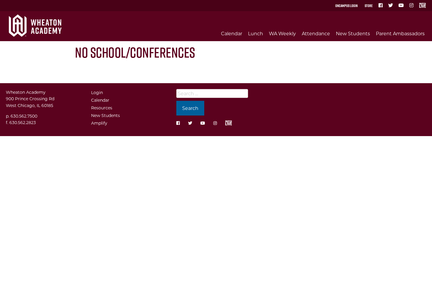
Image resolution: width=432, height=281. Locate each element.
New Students (353, 33)
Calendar (231, 33)
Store (369, 5)
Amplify (99, 123)
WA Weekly (282, 33)
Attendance (316, 33)
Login (97, 92)
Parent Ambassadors (400, 33)
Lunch (255, 33)
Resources (101, 108)
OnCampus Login (346, 5)
